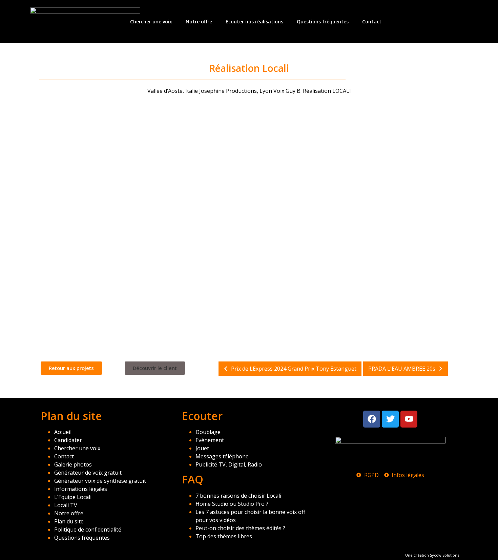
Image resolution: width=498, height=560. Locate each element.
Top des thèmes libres (223, 536)
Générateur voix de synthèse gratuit (100, 480)
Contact (371, 21)
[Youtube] (408, 419)
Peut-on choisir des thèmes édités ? (240, 528)
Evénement (209, 440)
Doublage (208, 432)
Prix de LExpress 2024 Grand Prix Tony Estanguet (293, 368)
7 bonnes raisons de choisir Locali (238, 495)
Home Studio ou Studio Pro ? (231, 503)
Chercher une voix (151, 21)
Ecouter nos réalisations (254, 21)
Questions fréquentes (323, 21)
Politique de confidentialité (87, 529)
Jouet (202, 448)
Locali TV (65, 505)
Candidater (68, 440)
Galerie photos (73, 464)
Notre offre (199, 21)
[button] (155, 368)
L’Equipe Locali (72, 497)
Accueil (62, 432)
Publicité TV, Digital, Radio (228, 464)
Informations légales (80, 489)
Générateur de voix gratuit (88, 472)
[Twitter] (390, 419)
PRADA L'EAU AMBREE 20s (401, 368)
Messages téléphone (222, 456)
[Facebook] (371, 419)
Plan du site (69, 521)
